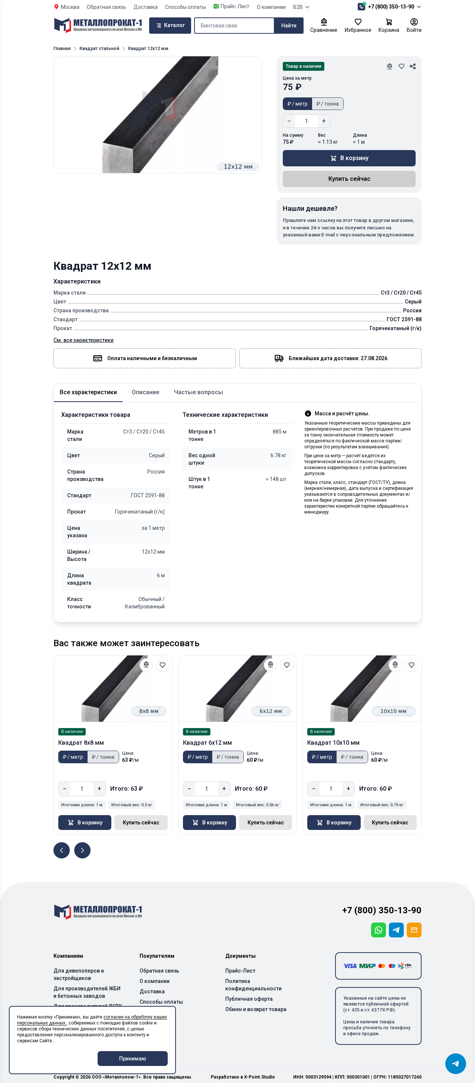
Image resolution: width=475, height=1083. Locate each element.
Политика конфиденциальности (253, 984)
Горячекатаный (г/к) (140, 512)
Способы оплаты (185, 7)
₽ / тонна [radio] (328, 104)
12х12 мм (153, 552)
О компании (271, 7)
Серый (157, 455)
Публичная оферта (249, 999)
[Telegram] (396, 930)
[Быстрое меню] (455, 1063)
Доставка (146, 7)
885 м (279, 432)
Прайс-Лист (240, 971)
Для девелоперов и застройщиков (78, 974)
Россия (156, 472)
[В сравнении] (146, 665)
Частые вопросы (198, 392)
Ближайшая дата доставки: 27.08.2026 (338, 358)
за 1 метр (153, 528)
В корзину (354, 158)
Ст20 (145, 432)
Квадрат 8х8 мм (81, 742)
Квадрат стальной (99, 48)
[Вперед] (82, 850)
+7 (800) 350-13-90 (391, 7)
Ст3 (130, 432)
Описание (145, 392)
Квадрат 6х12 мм (207, 742)
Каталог (174, 25)
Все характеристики (88, 392)
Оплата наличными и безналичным (152, 358)
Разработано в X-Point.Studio (243, 1077)
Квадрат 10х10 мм (333, 742)
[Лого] (97, 25)
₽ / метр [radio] (298, 104)
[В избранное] (162, 665)
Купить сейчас (349, 178)
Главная (62, 48)
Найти (289, 26)
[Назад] (61, 850)
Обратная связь (106, 7)
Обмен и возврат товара (255, 1009)
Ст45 (159, 432)
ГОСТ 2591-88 (148, 495)
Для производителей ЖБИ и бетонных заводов (87, 992)
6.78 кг (278, 455)
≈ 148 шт (276, 479)
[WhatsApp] (378, 930)
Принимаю (132, 1059)
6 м (161, 575)
